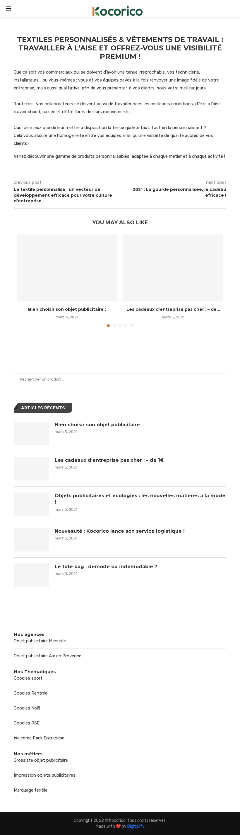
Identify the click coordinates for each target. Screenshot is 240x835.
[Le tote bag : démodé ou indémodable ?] (31, 575)
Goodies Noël (27, 708)
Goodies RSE (27, 723)
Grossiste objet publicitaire (41, 760)
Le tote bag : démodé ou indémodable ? (106, 566)
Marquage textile (30, 790)
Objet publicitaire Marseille (40, 641)
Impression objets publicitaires (45, 775)
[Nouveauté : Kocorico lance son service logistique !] (31, 539)
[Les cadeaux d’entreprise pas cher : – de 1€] (173, 268)
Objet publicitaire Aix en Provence (47, 656)
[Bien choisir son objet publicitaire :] (67, 268)
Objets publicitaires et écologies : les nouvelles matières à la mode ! (140, 499)
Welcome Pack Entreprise (39, 738)
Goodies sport (28, 678)
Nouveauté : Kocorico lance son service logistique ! (120, 531)
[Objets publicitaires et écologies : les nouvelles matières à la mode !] (31, 504)
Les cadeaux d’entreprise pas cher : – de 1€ (109, 460)
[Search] (231, 9)
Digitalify (136, 826)
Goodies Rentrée (30, 693)
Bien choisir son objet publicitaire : (67, 309)
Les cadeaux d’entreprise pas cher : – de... (173, 309)
